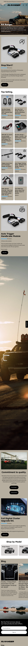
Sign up (14, 632)
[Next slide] (25, 550)
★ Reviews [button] (26, 324)
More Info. (5, 534)
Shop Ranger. (14, 487)
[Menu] (1, 5)
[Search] (4, 5)
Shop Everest (14, 492)
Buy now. (5, 84)
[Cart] (26, 5)
